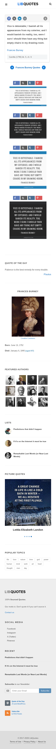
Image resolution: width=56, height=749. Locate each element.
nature (22, 559)
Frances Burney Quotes (28, 67)
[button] (50, 4)
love (14, 559)
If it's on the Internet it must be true (29, 441)
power (46, 559)
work (26, 564)
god (38, 559)
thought (10, 568)
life (8, 559)
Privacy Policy (29, 741)
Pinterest (11, 641)
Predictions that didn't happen (27, 429)
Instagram (11, 633)
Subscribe (45, 691)
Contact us (9, 612)
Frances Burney (15, 50)
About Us (42, 741)
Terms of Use (15, 741)
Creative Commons (28, 338)
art (33, 564)
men (18, 568)
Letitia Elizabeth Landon (28, 529)
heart (40, 564)
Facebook (11, 629)
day (25, 568)
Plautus (47, 274)
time (31, 559)
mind (18, 564)
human (9, 564)
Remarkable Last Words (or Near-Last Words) (26, 674)
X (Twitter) (11, 637)
